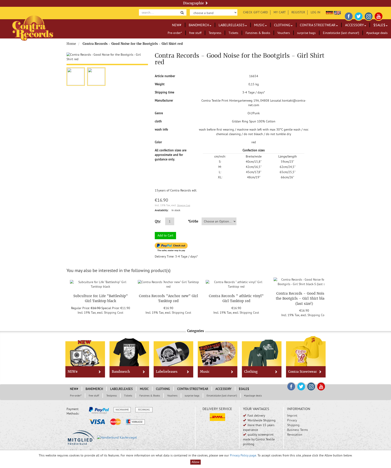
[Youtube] (378, 16)
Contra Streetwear (318, 25)
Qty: (158, 221)
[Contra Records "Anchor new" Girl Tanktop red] (168, 284)
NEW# (176, 25)
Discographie (194, 3)
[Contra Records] (33, 28)
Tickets (233, 33)
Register (298, 12)
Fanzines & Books (258, 33)
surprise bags (306, 33)
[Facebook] (348, 16)
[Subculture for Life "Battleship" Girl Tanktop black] (100, 284)
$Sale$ (379, 25)
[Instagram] (368, 16)
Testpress (215, 33)
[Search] (182, 12)
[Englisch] (337, 12)
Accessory (354, 25)
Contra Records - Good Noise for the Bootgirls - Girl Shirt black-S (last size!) (304, 298)
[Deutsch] (329, 12)
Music (259, 25)
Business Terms (297, 430)
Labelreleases (232, 25)
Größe (193, 221)
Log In (315, 12)
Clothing (282, 25)
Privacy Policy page (243, 455)
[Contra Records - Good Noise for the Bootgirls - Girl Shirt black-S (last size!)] (304, 281)
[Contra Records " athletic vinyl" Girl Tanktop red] (236, 284)
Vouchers (283, 33)
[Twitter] (358, 16)
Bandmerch (199, 25)
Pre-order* (175, 33)
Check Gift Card (255, 12)
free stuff (195, 33)
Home (71, 44)
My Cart (280, 12)
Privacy (292, 420)
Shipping (293, 425)
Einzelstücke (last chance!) (341, 33)
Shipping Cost (183, 205)
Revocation (294, 434)
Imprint (292, 415)
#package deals (377, 33)
